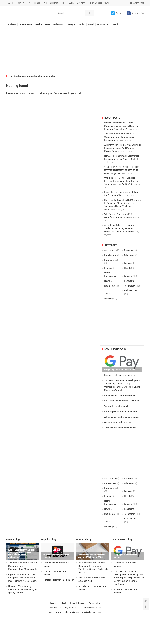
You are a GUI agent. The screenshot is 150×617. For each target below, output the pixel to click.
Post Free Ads (55, 607)
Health (38, 24)
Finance (108, 268)
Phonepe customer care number (119, 395)
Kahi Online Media (67, 612)
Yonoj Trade (97, 612)
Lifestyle (71, 24)
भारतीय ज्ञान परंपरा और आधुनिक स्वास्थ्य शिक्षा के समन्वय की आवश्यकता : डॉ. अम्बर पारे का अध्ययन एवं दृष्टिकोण (122, 170)
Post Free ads (34, 3)
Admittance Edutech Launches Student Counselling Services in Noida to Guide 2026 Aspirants (119, 228)
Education (115, 24)
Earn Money (110, 255)
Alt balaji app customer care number (122, 417)
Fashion (81, 24)
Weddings (109, 298)
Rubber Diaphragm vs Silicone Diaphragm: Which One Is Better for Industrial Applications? (121, 125)
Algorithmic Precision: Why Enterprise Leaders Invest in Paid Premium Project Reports (122, 148)
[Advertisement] (75, 51)
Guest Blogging (82, 612)
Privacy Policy (94, 603)
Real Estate (109, 285)
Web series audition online (117, 406)
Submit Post (138, 3)
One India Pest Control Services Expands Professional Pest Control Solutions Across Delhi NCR (121, 181)
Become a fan (137, 13)
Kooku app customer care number (120, 411)
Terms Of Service (77, 603)
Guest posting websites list (117, 422)
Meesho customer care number (119, 375)
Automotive (102, 24)
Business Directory (77, 3)
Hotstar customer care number (58, 580)
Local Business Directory (90, 607)
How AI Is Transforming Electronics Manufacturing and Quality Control (23, 589)
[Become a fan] (146, 607)
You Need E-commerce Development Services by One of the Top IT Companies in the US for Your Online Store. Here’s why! (129, 577)
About (10, 3)
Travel (91, 24)
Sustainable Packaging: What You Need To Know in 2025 (91, 556)
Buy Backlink (70, 607)
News (47, 24)
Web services (130, 290)
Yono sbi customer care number (120, 427)
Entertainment (26, 24)
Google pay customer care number (120, 369)
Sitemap (53, 603)
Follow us (120, 13)
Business (12, 24)
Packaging (129, 280)
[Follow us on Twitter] (146, 601)
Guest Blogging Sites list (54, 3)
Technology (58, 24)
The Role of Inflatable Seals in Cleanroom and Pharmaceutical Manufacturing (119, 136)
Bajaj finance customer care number (121, 400)
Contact (21, 3)
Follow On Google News (99, 3)
